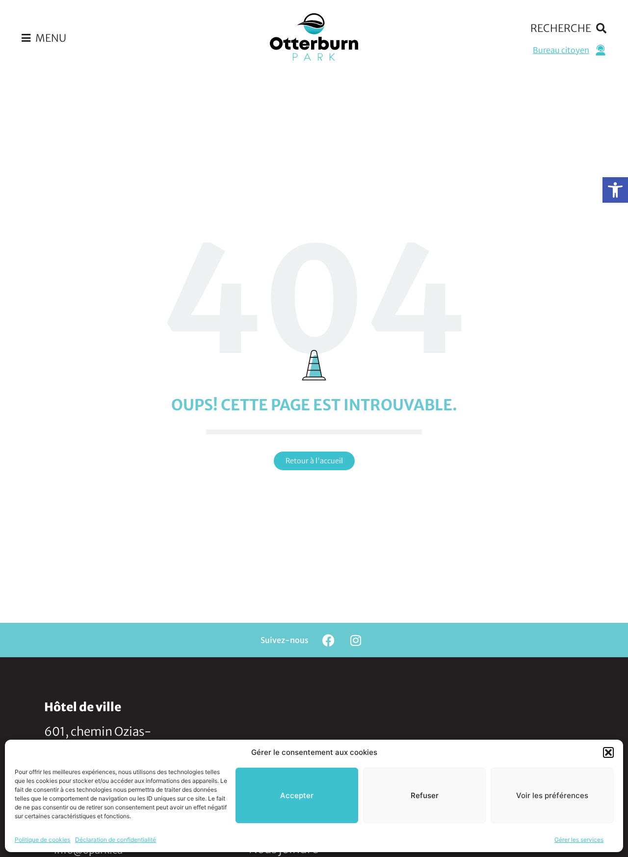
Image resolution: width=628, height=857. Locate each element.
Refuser (425, 795)
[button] (615, 190)
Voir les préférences (552, 795)
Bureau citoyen (561, 50)
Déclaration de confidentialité (115, 839)
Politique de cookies (42, 839)
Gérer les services (578, 839)
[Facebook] (328, 640)
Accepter (297, 795)
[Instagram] (355, 640)
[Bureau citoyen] (600, 50)
